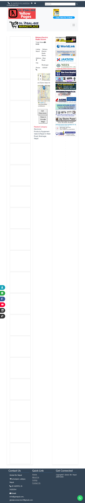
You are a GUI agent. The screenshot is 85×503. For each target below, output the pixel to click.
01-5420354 (25, 3)
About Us (35, 477)
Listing (34, 480)
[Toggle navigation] (74, 25)
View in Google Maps (43, 119)
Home (34, 475)
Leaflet (41, 102)
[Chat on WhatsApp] (80, 498)
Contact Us (36, 483)
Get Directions (42, 112)
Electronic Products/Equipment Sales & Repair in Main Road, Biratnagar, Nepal (42, 134)
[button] (44, 88)
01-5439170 (15, 3)
